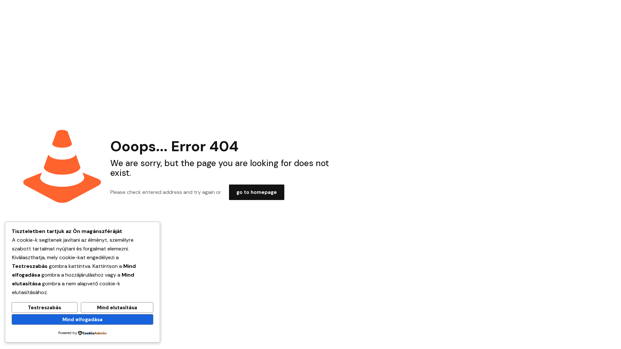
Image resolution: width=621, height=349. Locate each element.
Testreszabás (44, 307)
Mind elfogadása (82, 319)
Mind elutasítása (117, 307)
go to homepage (256, 192)
